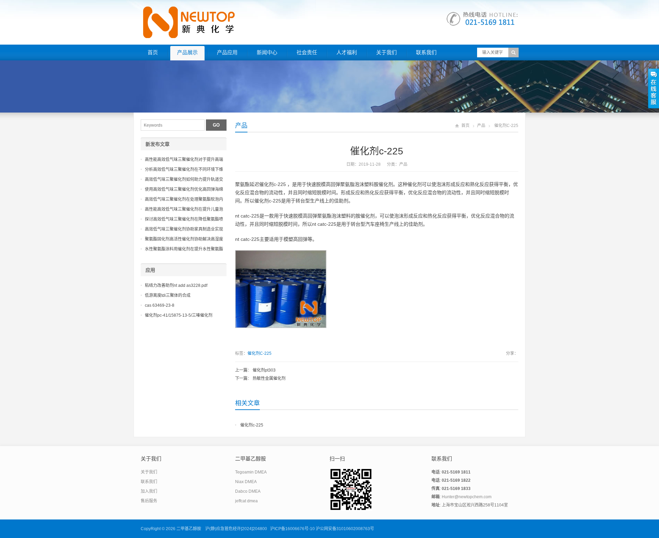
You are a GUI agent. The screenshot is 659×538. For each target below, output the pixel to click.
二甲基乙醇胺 (188, 528)
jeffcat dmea (246, 501)
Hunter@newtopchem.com (467, 496)
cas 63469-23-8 (159, 305)
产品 (241, 125)
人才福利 (346, 52)
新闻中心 (267, 52)
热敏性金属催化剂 (269, 378)
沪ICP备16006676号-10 (292, 528)
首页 (153, 52)
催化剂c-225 (251, 425)
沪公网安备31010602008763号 (345, 528)
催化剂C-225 (259, 353)
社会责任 (307, 52)
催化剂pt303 (264, 370)
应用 (150, 270)
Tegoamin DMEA (251, 472)
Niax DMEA (246, 481)
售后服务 (149, 501)
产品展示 (187, 52)
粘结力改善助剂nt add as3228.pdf (176, 285)
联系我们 (426, 52)
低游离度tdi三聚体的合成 (167, 295)
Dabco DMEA (248, 491)
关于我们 (386, 52)
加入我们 (149, 491)
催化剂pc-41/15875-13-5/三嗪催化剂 (178, 315)
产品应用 (227, 52)
